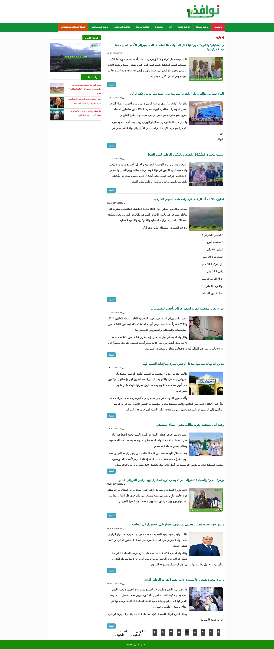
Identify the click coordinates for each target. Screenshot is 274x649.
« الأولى (141, 631)
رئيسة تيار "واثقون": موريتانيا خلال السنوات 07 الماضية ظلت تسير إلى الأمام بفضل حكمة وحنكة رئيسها (169, 47)
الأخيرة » (119, 634)
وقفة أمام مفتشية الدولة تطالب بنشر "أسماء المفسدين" (189, 424)
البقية (111, 84)
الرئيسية (218, 26)
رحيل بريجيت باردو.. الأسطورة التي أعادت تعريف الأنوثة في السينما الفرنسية (84, 101)
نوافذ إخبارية (202, 26)
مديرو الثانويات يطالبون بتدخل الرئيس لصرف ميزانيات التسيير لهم (183, 363)
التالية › (135, 634)
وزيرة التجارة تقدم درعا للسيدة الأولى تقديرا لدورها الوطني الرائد (184, 579)
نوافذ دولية (184, 26)
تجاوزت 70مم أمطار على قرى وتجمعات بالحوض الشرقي (189, 199)
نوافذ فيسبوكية (99, 26)
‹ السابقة (123, 631)
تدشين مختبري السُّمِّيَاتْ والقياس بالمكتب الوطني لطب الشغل (185, 154)
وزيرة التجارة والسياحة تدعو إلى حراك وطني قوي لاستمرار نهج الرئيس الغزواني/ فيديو (171, 480)
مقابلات (159, 26)
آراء (170, 26)
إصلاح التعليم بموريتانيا (73, 26)
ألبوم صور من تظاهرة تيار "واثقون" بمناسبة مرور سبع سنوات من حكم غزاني (177, 93)
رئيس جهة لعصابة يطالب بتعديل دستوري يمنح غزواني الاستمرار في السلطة (178, 524)
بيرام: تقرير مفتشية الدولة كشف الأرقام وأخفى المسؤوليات (187, 308)
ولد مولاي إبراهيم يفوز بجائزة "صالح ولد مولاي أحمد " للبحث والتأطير (85, 113)
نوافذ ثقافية (142, 26)
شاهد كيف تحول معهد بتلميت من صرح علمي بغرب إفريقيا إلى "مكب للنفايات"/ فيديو (85, 89)
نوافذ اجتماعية (122, 26)
